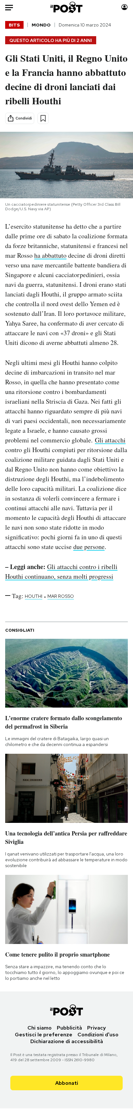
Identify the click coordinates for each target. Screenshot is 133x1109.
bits (14, 25)
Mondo (41, 25)
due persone (89, 546)
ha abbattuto (50, 255)
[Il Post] (66, 7)
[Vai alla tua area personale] (124, 7)
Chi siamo (39, 1027)
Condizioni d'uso (97, 1034)
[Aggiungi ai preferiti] (43, 118)
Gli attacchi (110, 440)
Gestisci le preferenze (43, 1034)
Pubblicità (69, 1027)
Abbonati (66, 1083)
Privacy (96, 1027)
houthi (33, 596)
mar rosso (60, 596)
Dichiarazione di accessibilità (66, 1041)
